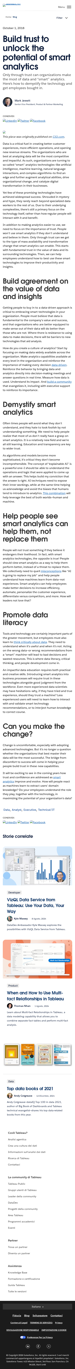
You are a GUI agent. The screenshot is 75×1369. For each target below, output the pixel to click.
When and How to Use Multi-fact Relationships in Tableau (35, 996)
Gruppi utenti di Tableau (22, 1190)
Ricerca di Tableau (18, 1158)
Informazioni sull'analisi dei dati (27, 1152)
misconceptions (51, 571)
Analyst (16, 810)
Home (8, 17)
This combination (54, 493)
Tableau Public (16, 1183)
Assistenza (15, 1266)
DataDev (13, 1202)
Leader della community (22, 1196)
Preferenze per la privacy (40, 1337)
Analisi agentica (17, 1139)
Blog (15, 17)
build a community (59, 382)
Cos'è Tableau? (17, 1133)
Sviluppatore (40, 1315)
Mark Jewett (22, 100)
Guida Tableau (16, 1285)
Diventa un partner (19, 1253)
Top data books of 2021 (30, 1088)
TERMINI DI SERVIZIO (41, 1322)
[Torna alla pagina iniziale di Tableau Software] (15, 4)
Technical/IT (46, 810)
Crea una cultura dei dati (22, 1145)
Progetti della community (23, 1209)
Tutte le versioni (17, 1291)
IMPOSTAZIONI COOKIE (54, 1329)
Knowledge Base (17, 1272)
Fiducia (17, 1315)
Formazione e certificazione (24, 1278)
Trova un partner (17, 1247)
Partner (13, 1240)
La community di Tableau (24, 1177)
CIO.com (58, 137)
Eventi (11, 1227)
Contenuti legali (18, 1322)
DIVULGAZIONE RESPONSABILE (22, 1329)
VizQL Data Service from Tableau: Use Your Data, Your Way (35, 905)
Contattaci (14, 1164)
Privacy (58, 1322)
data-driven (59, 365)
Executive (30, 810)
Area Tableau (15, 1215)
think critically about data (30, 642)
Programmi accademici (21, 1221)
